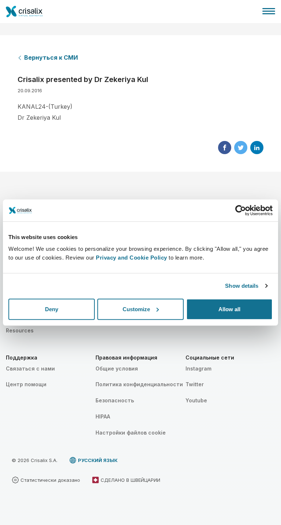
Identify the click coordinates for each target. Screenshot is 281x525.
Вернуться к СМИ (51, 57)
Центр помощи (26, 384)
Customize (136, 309)
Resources (20, 330)
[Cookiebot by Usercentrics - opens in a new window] (241, 210)
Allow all (229, 309)
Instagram (198, 368)
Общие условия (116, 368)
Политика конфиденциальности (139, 384)
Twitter (195, 384)
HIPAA (102, 416)
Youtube (196, 400)
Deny (51, 309)
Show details (241, 286)
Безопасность (114, 400)
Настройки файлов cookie (130, 432)
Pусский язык (97, 460)
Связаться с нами (30, 368)
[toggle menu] (268, 11)
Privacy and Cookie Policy (131, 257)
